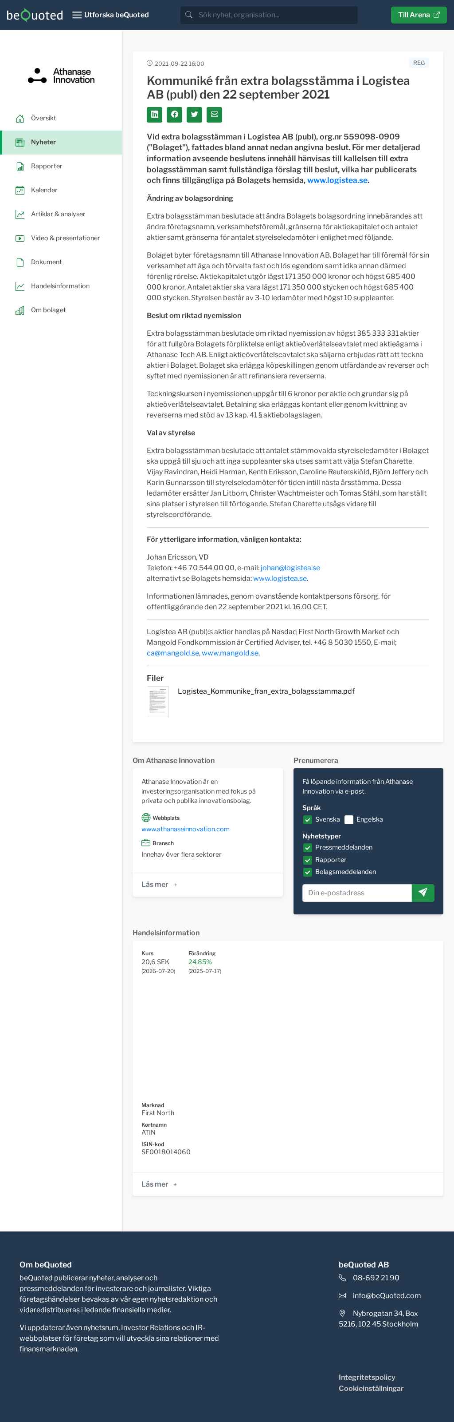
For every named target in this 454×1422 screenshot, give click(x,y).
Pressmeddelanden (343, 847)
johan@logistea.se (290, 568)
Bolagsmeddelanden (345, 872)
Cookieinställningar (371, 1388)
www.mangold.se (230, 653)
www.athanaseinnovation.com (185, 829)
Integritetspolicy (367, 1377)
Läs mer (154, 884)
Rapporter (331, 860)
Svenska (327, 819)
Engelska (369, 819)
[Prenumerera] (422, 893)
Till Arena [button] (414, 15)
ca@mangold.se (173, 653)
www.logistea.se (337, 180)
